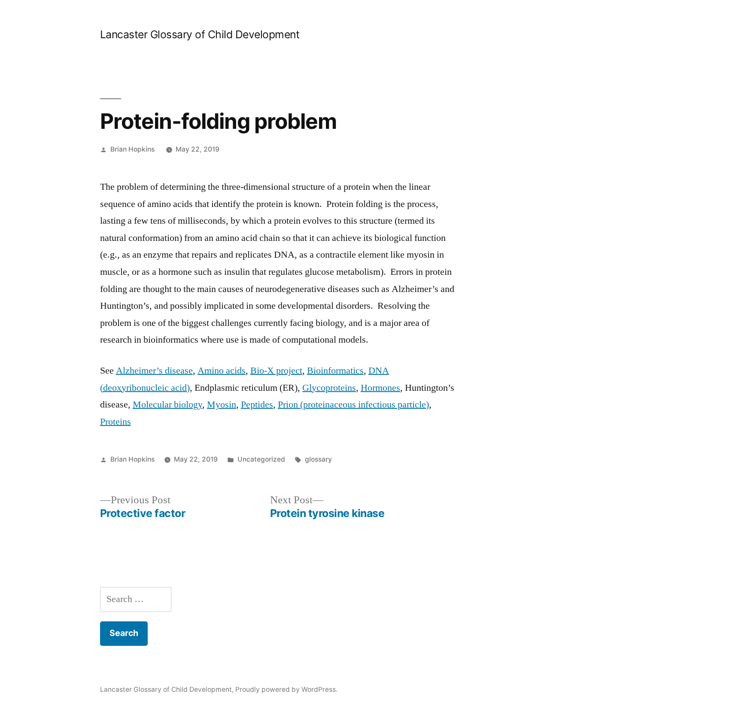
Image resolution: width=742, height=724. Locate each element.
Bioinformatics (335, 371)
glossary (318, 459)
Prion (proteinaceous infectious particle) (353, 405)
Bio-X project (276, 371)
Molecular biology (167, 405)
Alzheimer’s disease (154, 371)
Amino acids (222, 371)
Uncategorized (261, 459)
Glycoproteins (329, 388)
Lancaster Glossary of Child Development (200, 34)
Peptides (257, 405)
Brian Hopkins (132, 149)
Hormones (380, 388)
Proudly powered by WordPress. (286, 689)
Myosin (221, 405)
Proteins (115, 422)
